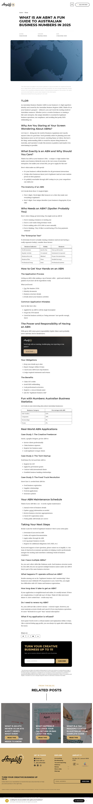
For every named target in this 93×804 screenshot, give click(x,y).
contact (31, 510)
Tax (25, 288)
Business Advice (42, 35)
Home (21, 12)
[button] (72, 5)
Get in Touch (29, 351)
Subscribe (62, 661)
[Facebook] (28, 636)
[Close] (86, 801)
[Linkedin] (38, 636)
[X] (23, 636)
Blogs (26, 12)
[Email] (33, 636)
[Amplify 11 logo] (8, 5)
